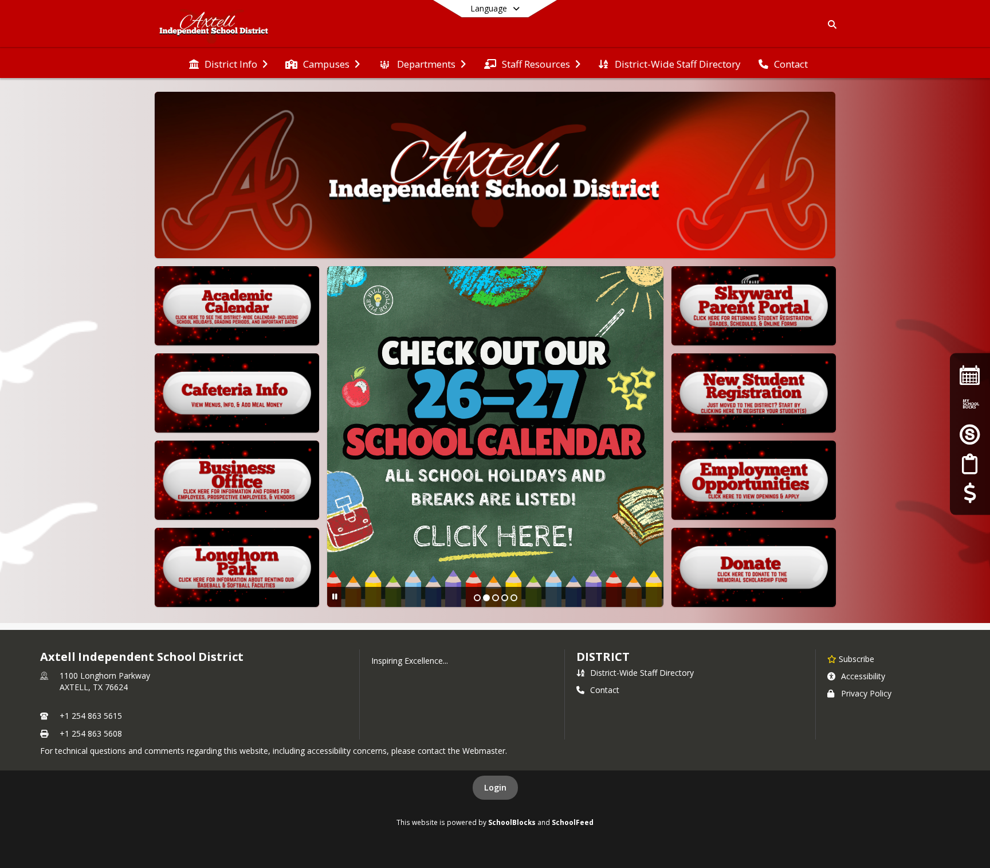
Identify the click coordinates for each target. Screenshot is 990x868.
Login (495, 787)
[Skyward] (970, 434)
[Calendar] (970, 375)
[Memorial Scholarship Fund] (970, 493)
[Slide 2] (486, 597)
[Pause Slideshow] (334, 596)
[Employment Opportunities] (970, 463)
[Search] (829, 24)
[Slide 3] (495, 597)
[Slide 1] (477, 597)
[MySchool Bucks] (970, 404)
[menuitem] (228, 63)
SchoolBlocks (512, 822)
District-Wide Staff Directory (642, 672)
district (602, 656)
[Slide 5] (513, 597)
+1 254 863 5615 (91, 715)
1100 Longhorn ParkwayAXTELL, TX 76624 (105, 681)
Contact (604, 689)
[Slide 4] (504, 597)
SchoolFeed (573, 822)
